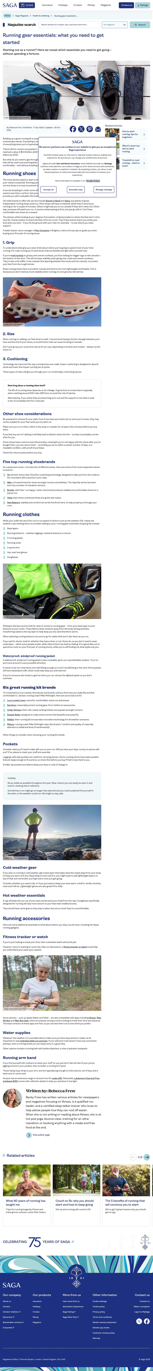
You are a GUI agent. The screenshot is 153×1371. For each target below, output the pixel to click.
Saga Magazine (22, 16)
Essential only (76, 190)
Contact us (145, 1301)
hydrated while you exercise (33, 1041)
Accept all (49, 190)
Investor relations (11, 1312)
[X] (139, 1321)
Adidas (10, 720)
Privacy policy (99, 1312)
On (8, 475)
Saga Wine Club (71, 1317)
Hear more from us (71, 1301)
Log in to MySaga (142, 1312)
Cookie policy (99, 1307)
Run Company (42, 231)
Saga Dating (69, 1312)
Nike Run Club (21, 1021)
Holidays (63, 5)
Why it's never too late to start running (131, 149)
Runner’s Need (53, 201)
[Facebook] (147, 1321)
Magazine (106, 5)
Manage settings (104, 190)
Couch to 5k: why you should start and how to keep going (75, 1203)
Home (7, 16)
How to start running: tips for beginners (130, 134)
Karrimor (11, 705)
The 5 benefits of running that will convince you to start (125, 1203)
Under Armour (14, 710)
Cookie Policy (93, 181)
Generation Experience (73, 1307)
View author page (41, 1135)
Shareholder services (13, 1322)
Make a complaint (142, 1307)
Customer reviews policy (104, 1333)
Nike (9, 483)
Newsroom (8, 1317)
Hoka (9, 498)
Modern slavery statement (104, 1322)
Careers (6, 1307)
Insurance (47, 5)
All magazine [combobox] (109, 25)
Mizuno (10, 725)
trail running (17, 256)
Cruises (77, 5)
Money (91, 5)
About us (7, 1301)
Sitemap (96, 1338)
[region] (77, 167)
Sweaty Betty (13, 715)
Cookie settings (100, 1301)
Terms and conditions (102, 1317)
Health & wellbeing (41, 16)
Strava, (92, 1018)
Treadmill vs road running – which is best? (131, 163)
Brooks (10, 490)
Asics (67, 201)
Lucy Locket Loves (16, 701)
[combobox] (69, 24)
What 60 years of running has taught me (25, 1203)
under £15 (57, 1079)
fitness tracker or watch (75, 947)
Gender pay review (101, 1328)
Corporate (8, 1328)
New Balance (13, 503)
